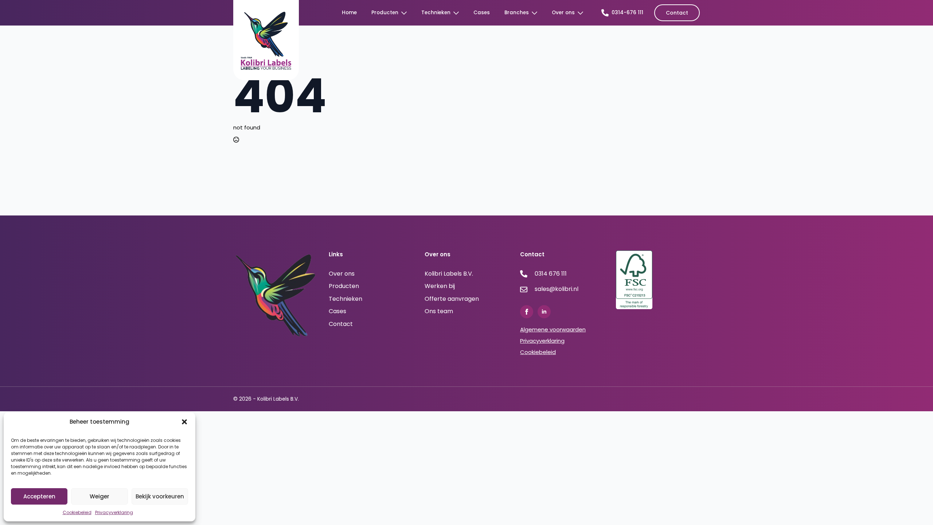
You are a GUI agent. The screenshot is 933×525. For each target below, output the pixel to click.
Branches (516, 12)
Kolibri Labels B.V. (449, 274)
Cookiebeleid (77, 512)
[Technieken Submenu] (458, 13)
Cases (481, 12)
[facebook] (526, 311)
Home (349, 12)
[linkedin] (544, 311)
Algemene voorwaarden (553, 329)
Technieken (435, 12)
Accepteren (39, 496)
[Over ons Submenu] (582, 13)
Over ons (563, 12)
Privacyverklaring (114, 512)
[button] (184, 421)
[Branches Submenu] (536, 13)
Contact (341, 324)
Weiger (99, 496)
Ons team (439, 311)
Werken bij (440, 286)
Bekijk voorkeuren (160, 496)
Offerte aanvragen (452, 299)
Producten (384, 12)
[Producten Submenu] (406, 13)
